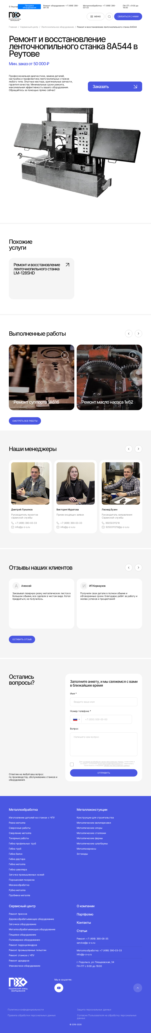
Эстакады (82, 853)
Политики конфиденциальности (110, 764)
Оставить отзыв (22, 639)
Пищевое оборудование (22, 934)
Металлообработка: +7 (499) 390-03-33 (99, 7)
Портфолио (85, 914)
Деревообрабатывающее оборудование (31, 919)
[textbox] (73, 719)
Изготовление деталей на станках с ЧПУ (32, 817)
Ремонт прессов (18, 914)
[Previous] (128, 333)
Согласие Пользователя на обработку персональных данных (107, 1017)
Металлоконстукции (92, 810)
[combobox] (76, 719)
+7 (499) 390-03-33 (26, 523)
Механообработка (19, 884)
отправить (103, 773)
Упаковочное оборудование (24, 965)
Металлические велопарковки (94, 822)
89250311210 (113, 523)
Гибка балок (15, 853)
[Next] (138, 333)
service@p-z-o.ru (86, 942)
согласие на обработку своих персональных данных (103, 762)
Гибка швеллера (18, 869)
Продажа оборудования (29, 6)
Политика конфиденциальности (26, 1009)
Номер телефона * (80, 711)
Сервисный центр (22, 906)
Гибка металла (17, 864)
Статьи (82, 931)
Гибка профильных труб (22, 843)
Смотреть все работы (24, 421)
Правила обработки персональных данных (32, 1015)
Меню (97, 16)
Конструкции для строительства (95, 817)
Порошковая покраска (22, 879)
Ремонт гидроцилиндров (23, 944)
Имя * (73, 693)
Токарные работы (19, 838)
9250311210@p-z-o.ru (117, 527)
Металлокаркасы (86, 848)
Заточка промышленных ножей (26, 874)
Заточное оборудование (22, 924)
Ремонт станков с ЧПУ (21, 955)
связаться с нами (128, 16)
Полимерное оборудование (24, 939)
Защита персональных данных (94, 1009)
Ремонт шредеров (19, 960)
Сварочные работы (20, 827)
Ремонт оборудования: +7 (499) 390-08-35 (60, 7)
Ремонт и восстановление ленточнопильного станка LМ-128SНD (37, 269)
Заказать (101, 86)
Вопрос (74, 728)
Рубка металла (17, 890)
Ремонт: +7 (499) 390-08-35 (92, 938)
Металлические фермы (90, 838)
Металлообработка (23, 810)
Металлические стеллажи (91, 833)
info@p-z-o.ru (22, 527)
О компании (85, 906)
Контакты (84, 922)
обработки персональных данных (117, 765)
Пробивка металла (19, 895)
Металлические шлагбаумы (92, 843)
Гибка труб (15, 848)
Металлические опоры (89, 827)
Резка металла (17, 822)
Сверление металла (20, 833)
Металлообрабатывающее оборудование (32, 929)
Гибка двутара (17, 859)
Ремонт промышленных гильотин (27, 950)
